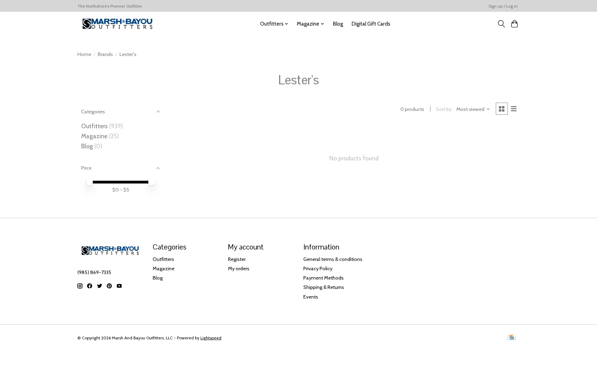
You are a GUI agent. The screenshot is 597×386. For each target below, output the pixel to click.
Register (237, 259)
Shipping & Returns (323, 287)
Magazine (94, 136)
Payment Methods (323, 278)
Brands (105, 54)
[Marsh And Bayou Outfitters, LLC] (117, 23)
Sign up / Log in (503, 6)
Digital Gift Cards (370, 23)
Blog (338, 23)
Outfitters (94, 126)
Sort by (444, 109)
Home (84, 54)
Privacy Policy (317, 268)
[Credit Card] (511, 338)
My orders (238, 268)
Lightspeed (210, 337)
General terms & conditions (332, 259)
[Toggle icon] (501, 24)
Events (310, 297)
